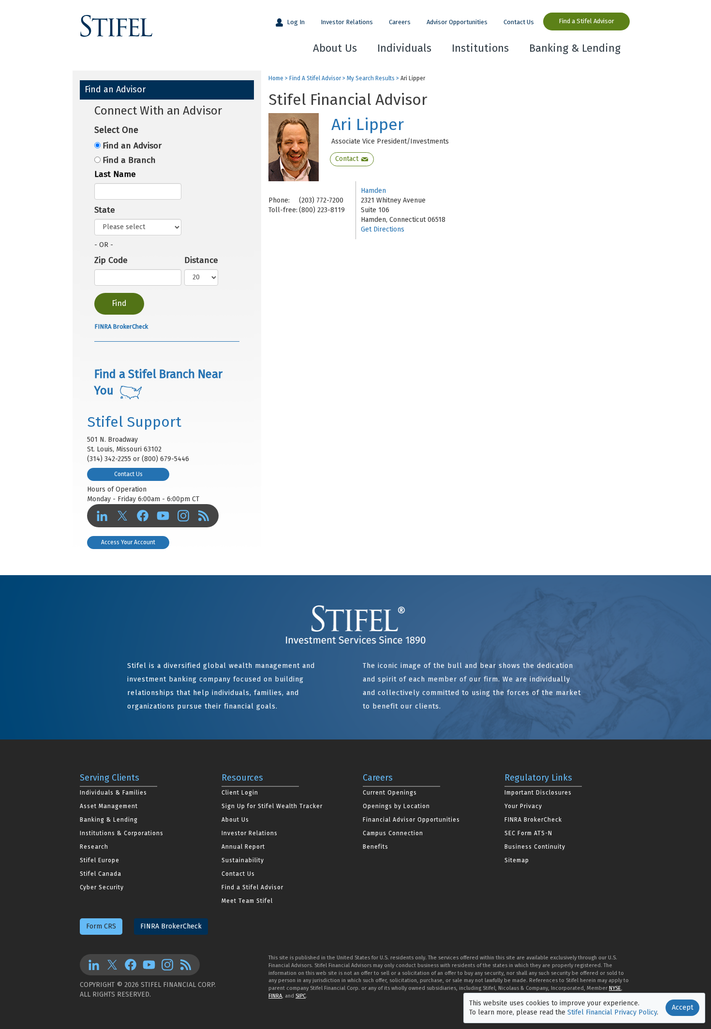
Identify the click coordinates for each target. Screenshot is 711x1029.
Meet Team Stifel (247, 901)
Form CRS (101, 926)
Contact (346, 159)
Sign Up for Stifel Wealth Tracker (272, 806)
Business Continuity (534, 846)
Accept (682, 1007)
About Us (335, 48)
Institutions (480, 48)
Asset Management (109, 806)
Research (94, 846)
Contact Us (519, 22)
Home (275, 78)
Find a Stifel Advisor (586, 21)
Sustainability (243, 860)
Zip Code (111, 260)
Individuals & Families (113, 792)
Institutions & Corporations (121, 833)
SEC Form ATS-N (528, 833)
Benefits (375, 846)
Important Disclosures (538, 792)
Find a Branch (129, 160)
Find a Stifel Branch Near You (158, 382)
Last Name (115, 174)
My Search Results (371, 78)
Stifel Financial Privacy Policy (612, 1012)
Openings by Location (396, 806)
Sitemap (516, 860)
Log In (295, 22)
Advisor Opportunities (457, 22)
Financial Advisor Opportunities (411, 819)
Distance (201, 260)
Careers (400, 22)
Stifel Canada (100, 873)
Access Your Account (128, 542)
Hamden (373, 191)
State (104, 210)
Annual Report (243, 846)
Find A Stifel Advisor (315, 78)
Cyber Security (102, 887)
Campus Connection (393, 833)
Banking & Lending (575, 48)
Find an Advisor (132, 146)
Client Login (240, 792)
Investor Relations (347, 22)
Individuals (404, 48)
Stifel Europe (99, 860)
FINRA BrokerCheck (121, 326)
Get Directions (382, 229)
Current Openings (390, 792)
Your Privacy (523, 806)
